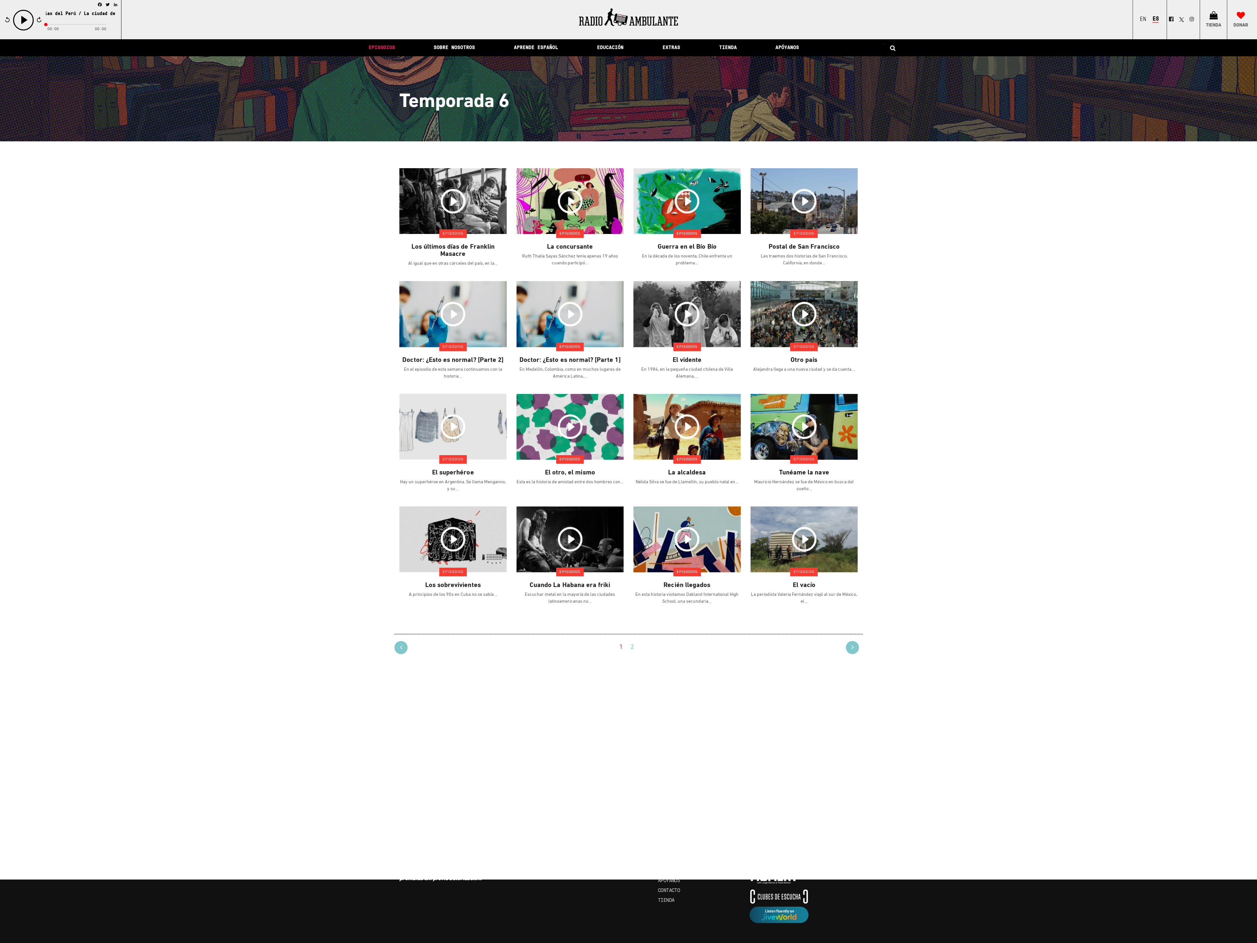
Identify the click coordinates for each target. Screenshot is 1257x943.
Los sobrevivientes (453, 585)
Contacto (669, 890)
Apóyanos (669, 881)
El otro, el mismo (570, 473)
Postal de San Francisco (804, 247)
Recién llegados (687, 585)
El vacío (804, 585)
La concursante (570, 247)
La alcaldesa (687, 473)
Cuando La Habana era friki (570, 585)
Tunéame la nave (804, 473)
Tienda (666, 900)
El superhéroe (453, 473)
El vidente (687, 360)
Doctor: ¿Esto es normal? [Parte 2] (452, 360)
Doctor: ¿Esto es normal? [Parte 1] (570, 360)
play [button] (23, 29)
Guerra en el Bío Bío (687, 247)
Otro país (804, 360)
